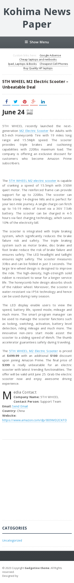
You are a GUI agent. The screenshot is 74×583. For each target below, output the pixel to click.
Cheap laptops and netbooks (38, 59)
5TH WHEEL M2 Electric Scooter (33, 351)
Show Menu (39, 42)
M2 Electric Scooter (34, 131)
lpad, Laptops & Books (22, 64)
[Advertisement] (37, 483)
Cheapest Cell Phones (54, 64)
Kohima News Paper (37, 18)
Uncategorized (12, 540)
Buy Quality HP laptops (38, 68)
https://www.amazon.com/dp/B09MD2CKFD (34, 420)
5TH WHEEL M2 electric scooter (33, 181)
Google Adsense (50, 55)
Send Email (20, 406)
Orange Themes (30, 576)
